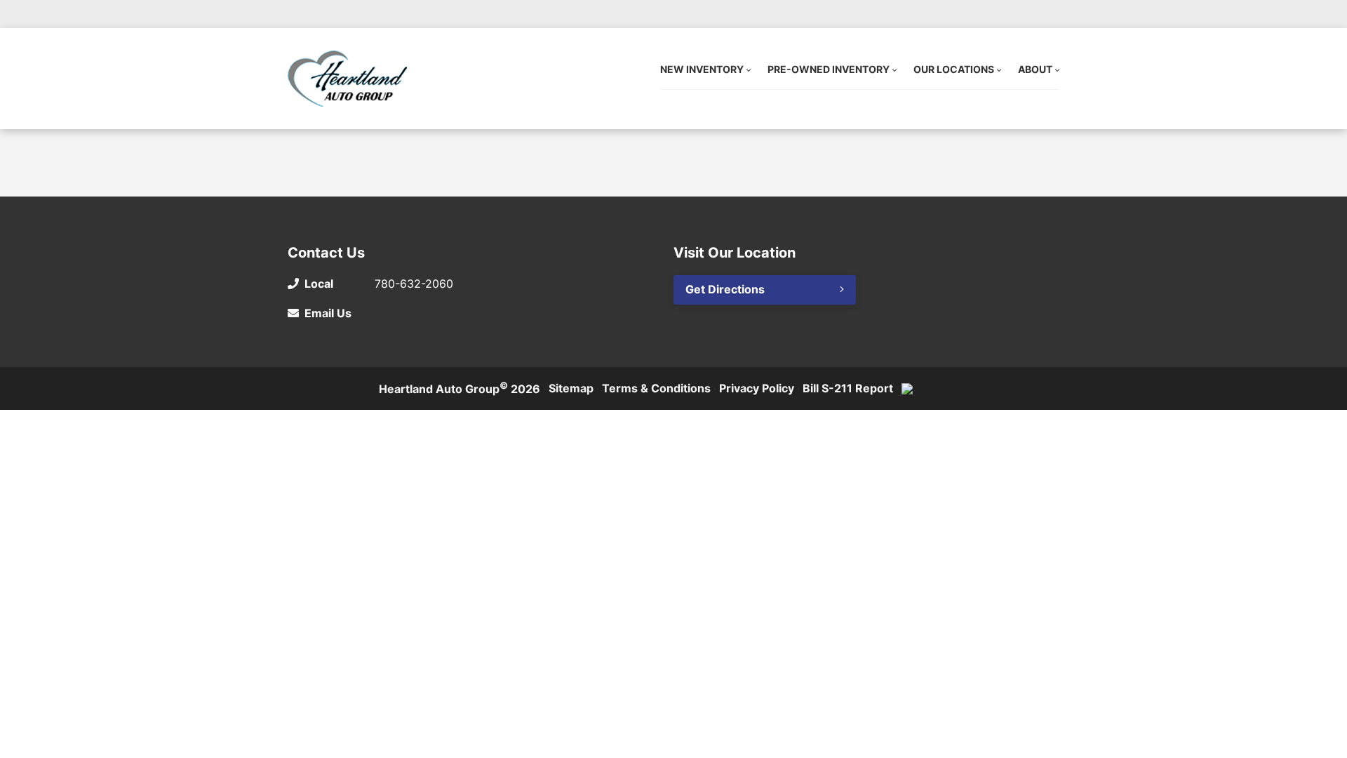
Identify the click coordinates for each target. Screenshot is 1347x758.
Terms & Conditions (656, 388)
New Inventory (702, 69)
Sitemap (571, 388)
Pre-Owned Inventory (829, 69)
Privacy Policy (756, 388)
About (1035, 69)
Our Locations (953, 69)
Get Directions (725, 289)
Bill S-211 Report (848, 388)
